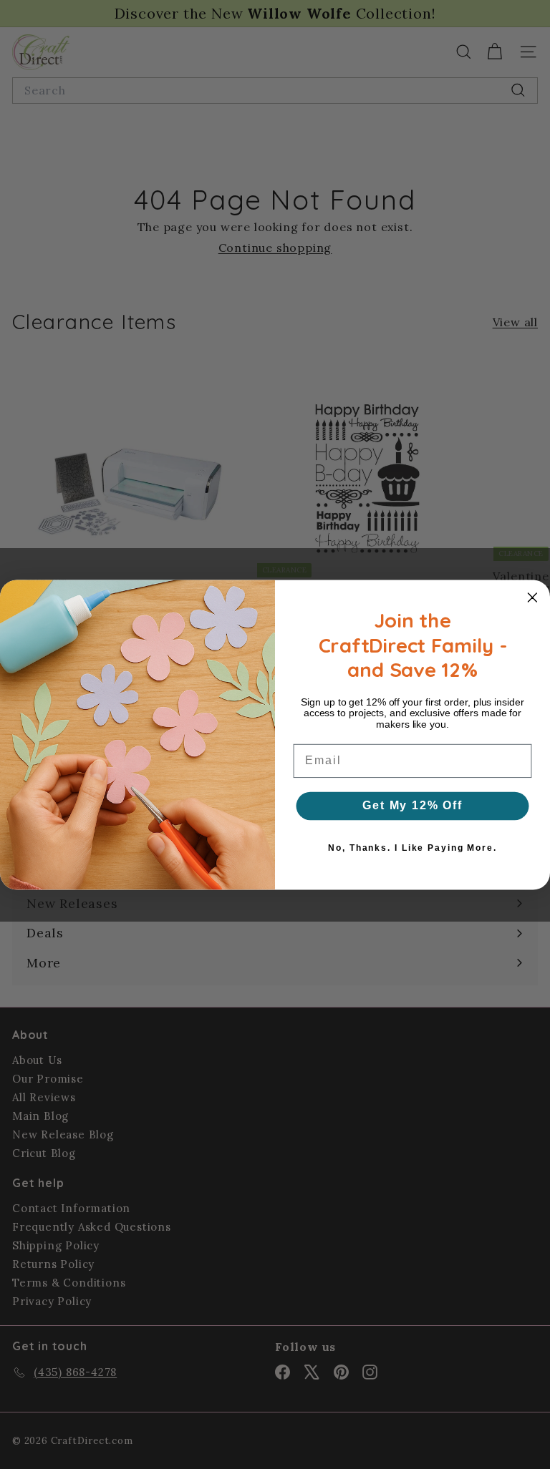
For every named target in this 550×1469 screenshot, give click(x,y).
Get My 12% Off (412, 805)
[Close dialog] (533, 597)
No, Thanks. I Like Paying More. (412, 848)
